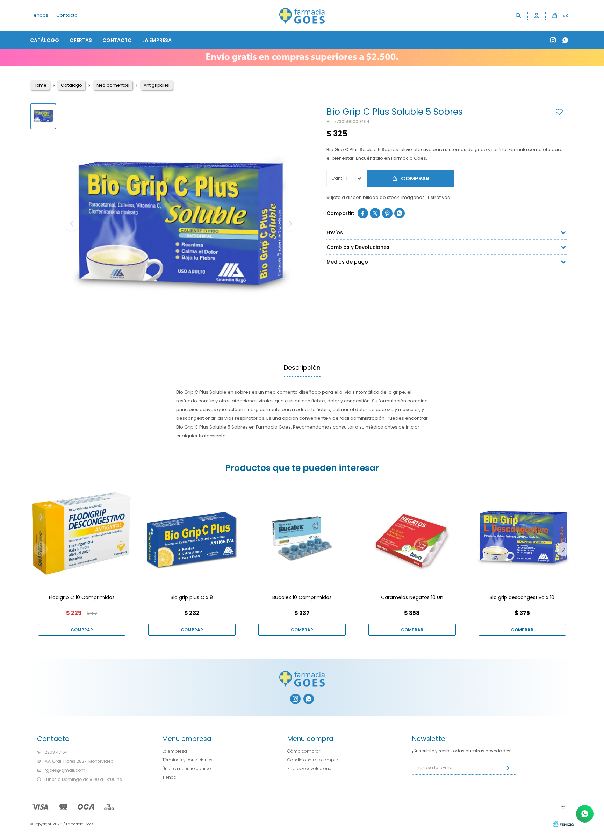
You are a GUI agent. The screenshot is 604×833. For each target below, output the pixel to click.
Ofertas (81, 40)
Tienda (169, 777)
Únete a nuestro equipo (186, 768)
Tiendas (39, 15)
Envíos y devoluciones (310, 768)
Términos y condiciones (187, 760)
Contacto (117, 40)
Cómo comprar (303, 751)
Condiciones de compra (312, 760)
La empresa (157, 40)
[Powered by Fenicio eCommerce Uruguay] (563, 824)
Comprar (415, 178)
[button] (519, 16)
